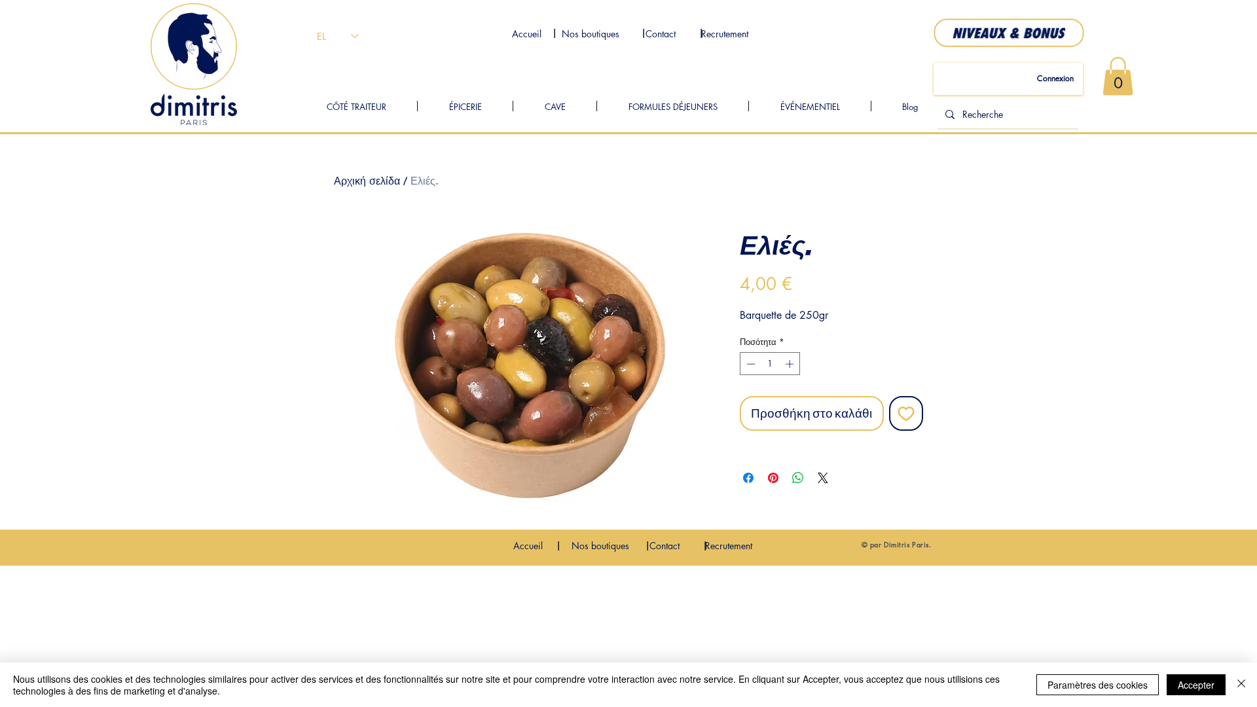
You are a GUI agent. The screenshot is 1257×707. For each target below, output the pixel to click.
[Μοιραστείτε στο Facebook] (748, 478)
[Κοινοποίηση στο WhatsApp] (798, 478)
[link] (1118, 76)
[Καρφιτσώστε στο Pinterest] (773, 478)
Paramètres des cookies (1098, 684)
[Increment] (791, 364)
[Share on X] (823, 478)
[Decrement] (749, 364)
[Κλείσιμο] (1241, 685)
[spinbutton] (770, 364)
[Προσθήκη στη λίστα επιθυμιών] (906, 413)
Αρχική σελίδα (367, 181)
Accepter (1196, 684)
